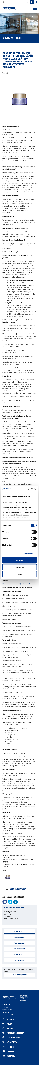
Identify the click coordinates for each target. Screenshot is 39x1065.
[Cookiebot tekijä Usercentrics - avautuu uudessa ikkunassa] (28, 489)
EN (36, 2)
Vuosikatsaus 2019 (19, 960)
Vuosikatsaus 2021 (19, 949)
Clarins (13, 889)
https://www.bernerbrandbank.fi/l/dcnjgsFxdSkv (16, 584)
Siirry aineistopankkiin (19, 975)
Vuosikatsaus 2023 (19, 937)
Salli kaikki (19, 560)
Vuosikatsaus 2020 (19, 954)
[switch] (34, 532)
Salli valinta (19, 567)
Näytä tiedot (28, 554)
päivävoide (21, 889)
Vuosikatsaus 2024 (19, 931)
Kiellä (19, 574)
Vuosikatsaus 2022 (19, 943)
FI (31, 2)
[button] (35, 9)
